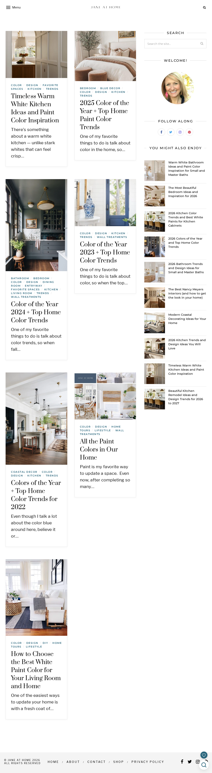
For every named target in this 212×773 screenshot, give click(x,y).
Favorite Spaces (25, 289)
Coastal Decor (24, 471)
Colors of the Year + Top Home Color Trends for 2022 (36, 495)
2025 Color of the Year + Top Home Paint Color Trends (104, 115)
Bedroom (88, 88)
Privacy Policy (147, 762)
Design (32, 85)
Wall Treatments (26, 296)
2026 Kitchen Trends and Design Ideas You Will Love (187, 344)
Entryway (33, 285)
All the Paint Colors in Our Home (99, 450)
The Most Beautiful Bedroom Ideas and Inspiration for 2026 (183, 192)
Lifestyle (103, 430)
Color (16, 85)
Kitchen (35, 88)
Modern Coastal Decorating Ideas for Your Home (187, 319)
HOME (53, 762)
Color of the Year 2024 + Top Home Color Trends (36, 312)
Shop (118, 762)
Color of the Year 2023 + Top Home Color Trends (105, 253)
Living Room (21, 293)
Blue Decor (110, 88)
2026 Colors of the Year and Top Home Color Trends (185, 243)
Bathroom (20, 278)
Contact (96, 762)
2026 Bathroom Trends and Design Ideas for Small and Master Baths (186, 268)
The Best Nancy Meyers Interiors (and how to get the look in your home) (187, 293)
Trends (52, 88)
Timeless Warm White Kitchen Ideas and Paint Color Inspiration (35, 108)
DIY (45, 642)
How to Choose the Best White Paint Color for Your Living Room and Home (36, 670)
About (73, 762)
